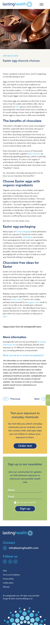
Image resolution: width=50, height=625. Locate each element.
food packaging (22, 231)
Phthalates (27, 237)
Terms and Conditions (11, 574)
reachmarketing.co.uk (24, 598)
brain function (34, 153)
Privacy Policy (8, 578)
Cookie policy (8, 582)
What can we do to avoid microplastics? (23, 355)
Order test (25, 445)
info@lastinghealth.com (23, 547)
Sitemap (6, 586)
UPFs (17, 106)
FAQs (5, 570)
